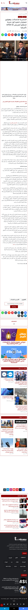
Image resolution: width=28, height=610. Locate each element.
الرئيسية (24, 13)
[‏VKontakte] (5, 312)
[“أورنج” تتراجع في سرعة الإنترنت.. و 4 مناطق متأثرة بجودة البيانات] (21, 442)
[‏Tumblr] (15, 34)
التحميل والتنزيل (13, 122)
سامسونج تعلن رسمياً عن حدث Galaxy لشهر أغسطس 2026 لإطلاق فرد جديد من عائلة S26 (10, 580)
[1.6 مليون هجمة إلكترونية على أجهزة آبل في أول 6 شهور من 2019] (7, 391)
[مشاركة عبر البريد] (22, 37)
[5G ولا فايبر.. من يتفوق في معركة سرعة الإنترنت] (7, 374)
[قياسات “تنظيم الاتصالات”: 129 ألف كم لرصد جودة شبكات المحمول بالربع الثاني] (7, 442)
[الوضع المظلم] (4, 3)
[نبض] (4, 489)
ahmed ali (24, 31)
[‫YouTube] (14, 489)
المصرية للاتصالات (14, 299)
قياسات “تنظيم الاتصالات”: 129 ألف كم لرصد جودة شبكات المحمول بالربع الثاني (7, 450)
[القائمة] (26, 3)
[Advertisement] (14, 77)
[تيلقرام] (25, 37)
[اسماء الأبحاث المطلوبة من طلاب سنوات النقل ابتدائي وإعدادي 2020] (23, 506)
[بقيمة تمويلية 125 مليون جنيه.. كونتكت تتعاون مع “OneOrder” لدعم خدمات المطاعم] (21, 376)
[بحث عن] (1, 3)
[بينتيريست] (12, 34)
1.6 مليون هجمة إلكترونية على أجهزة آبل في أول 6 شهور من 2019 (7, 398)
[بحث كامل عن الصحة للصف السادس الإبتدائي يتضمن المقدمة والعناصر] (23, 526)
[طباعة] (19, 315)
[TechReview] (14, 3)
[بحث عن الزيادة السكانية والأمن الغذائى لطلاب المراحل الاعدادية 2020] (23, 521)
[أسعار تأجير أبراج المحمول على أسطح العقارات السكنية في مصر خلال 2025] (23, 513)
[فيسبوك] (25, 34)
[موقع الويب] (14, 324)
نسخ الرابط (14, 306)
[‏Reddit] (9, 34)
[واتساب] (2, 34)
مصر (14, 244)
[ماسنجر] (5, 34)
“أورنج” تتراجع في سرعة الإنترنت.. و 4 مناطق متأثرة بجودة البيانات (22, 451)
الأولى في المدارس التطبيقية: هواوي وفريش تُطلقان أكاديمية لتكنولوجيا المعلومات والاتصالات (10, 589)
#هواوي (23, 299)
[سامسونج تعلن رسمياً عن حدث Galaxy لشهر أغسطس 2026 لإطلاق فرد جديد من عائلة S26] (21, 421)
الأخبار (25, 16)
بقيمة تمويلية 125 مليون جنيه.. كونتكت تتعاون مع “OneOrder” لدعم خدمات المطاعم (21, 383)
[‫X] (22, 34)
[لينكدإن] (19, 34)
